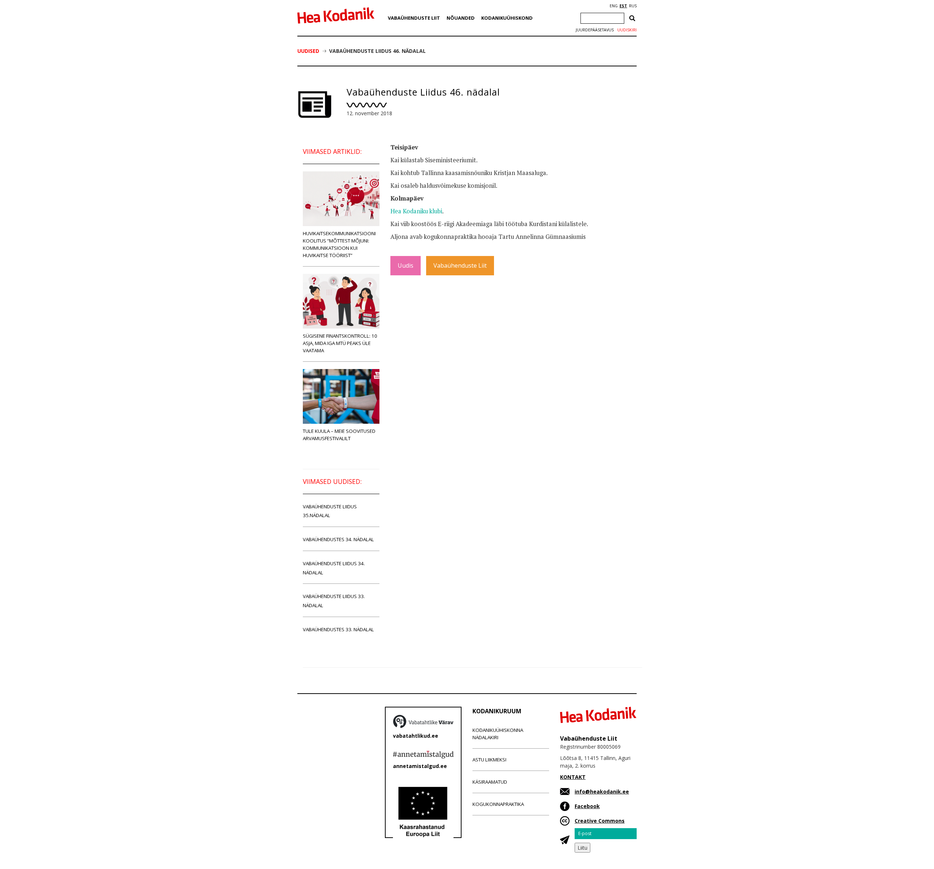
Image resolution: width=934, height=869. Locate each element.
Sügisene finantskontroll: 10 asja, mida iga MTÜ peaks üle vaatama (340, 343)
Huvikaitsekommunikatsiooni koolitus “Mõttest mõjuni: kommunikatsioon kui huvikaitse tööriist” (339, 244)
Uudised (308, 50)
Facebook (587, 806)
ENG (614, 5)
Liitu (582, 847)
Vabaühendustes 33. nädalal (338, 629)
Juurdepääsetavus (595, 29)
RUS (633, 5)
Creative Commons (600, 820)
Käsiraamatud (489, 782)
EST (623, 5)
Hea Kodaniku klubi (416, 211)
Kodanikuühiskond (507, 18)
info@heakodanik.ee (602, 791)
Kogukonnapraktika (498, 804)
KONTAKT (573, 776)
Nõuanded (461, 18)
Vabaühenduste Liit (414, 18)
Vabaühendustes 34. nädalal (338, 539)
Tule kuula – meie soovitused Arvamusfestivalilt (339, 435)
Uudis (405, 265)
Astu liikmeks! (489, 759)
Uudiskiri (627, 29)
